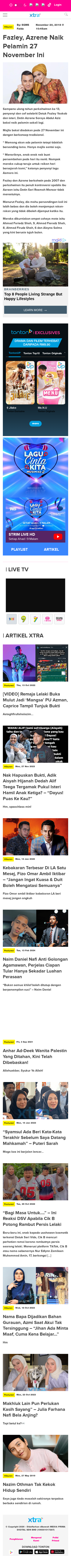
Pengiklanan (16, 1539)
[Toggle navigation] (5, 15)
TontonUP (15, 353)
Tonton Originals (52, 353)
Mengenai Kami (36, 1539)
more (35, 424)
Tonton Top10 (31, 353)
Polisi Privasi (55, 1539)
